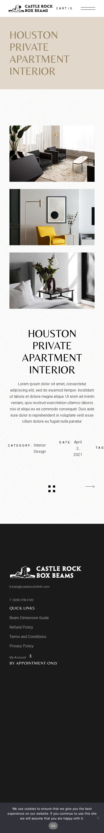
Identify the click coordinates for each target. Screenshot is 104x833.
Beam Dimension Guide (29, 618)
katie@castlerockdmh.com (31, 586)
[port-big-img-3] (52, 280)
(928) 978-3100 (23, 600)
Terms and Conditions (27, 636)
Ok (53, 826)
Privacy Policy (21, 646)
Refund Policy (21, 627)
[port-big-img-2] (52, 217)
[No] (98, 817)
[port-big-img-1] (52, 154)
